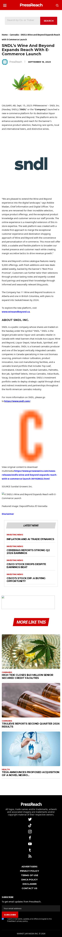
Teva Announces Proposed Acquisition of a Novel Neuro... (30, 774)
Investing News (15, 535)
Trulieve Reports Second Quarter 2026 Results (30, 725)
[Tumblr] (30, 849)
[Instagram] (30, 831)
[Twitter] (30, 819)
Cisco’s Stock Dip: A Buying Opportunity (26, 580)
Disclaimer (8, 513)
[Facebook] (30, 837)
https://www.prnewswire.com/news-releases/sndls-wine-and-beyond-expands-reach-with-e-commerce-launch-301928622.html (29, 474)
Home (5, 34)
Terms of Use (29, 875)
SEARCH (49, 20)
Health (6, 770)
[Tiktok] (30, 825)
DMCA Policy (29, 879)
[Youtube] (30, 843)
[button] (5, 4)
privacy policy (22, 921)
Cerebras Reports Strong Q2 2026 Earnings (28, 552)
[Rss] (30, 856)
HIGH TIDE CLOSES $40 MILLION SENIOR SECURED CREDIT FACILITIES (27, 676)
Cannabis (14, 34)
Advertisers (29, 866)
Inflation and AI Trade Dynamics (30, 539)
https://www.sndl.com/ (17, 401)
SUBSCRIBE (10, 914)
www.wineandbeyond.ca (16, 311)
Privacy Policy (29, 871)
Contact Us (29, 888)
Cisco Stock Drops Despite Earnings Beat (26, 566)
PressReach (15, 61)
